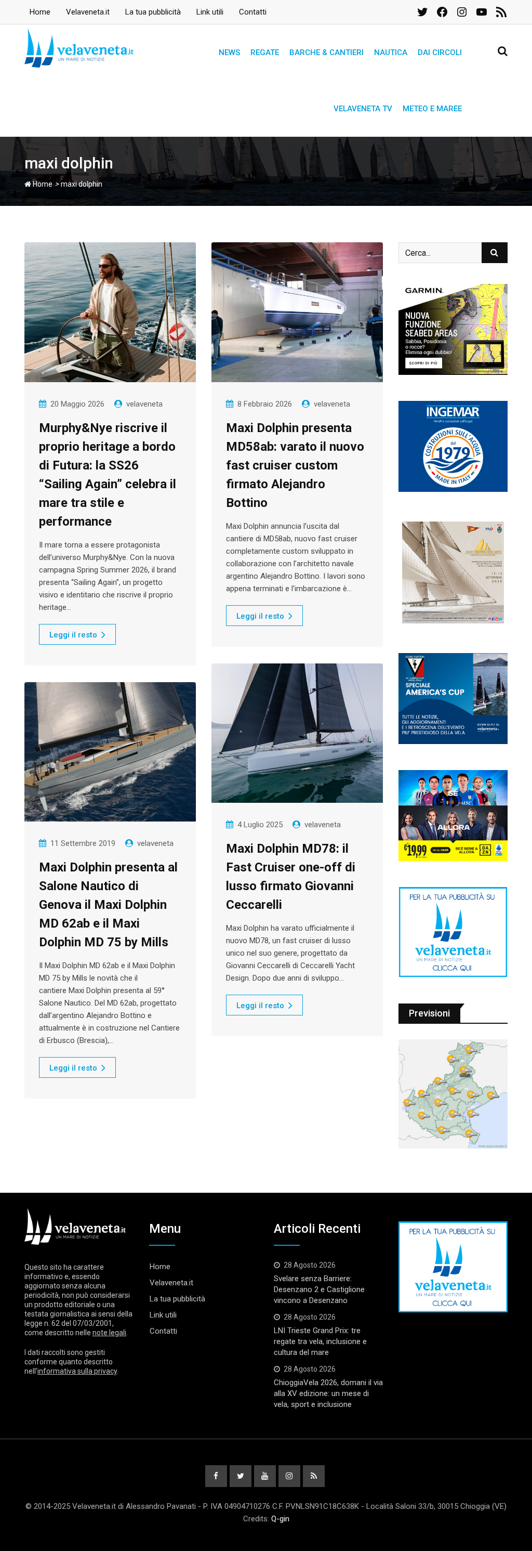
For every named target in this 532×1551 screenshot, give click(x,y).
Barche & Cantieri (326, 52)
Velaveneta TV (363, 108)
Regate (264, 52)
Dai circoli (440, 52)
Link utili (209, 12)
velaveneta (144, 404)
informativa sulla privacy (77, 1371)
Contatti (253, 12)
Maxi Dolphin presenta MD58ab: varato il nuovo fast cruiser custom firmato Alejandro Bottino (295, 465)
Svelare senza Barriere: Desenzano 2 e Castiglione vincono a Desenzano (319, 1289)
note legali (109, 1332)
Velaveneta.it (88, 12)
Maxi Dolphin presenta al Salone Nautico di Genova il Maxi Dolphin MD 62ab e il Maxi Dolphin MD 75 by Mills (108, 904)
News (229, 52)
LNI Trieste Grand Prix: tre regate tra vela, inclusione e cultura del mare (320, 1341)
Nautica (390, 52)
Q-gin (280, 1518)
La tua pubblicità (153, 12)
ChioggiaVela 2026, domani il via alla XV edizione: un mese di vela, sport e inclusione (328, 1393)
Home (40, 12)
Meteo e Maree (432, 108)
